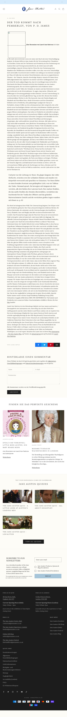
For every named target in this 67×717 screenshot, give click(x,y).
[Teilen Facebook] (38, 345)
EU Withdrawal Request (10, 685)
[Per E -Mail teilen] (57, 345)
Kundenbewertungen (10, 652)
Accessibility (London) (10, 679)
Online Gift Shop (8, 634)
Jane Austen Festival (56, 630)
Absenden (14, 392)
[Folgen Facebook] (4, 692)
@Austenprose (36, 334)
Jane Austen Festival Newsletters (48, 571)
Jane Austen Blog (55, 634)
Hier (8, 302)
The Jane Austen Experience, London (15, 627)
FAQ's (4, 682)
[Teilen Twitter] (44, 345)
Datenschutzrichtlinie (10, 661)
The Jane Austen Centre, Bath (12, 621)
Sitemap (5, 673)
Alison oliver (8, 439)
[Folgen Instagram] (13, 692)
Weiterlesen (7, 457)
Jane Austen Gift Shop (57, 624)
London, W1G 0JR (41, 599)
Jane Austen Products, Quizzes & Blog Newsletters (48, 567)
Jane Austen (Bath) (56, 627)
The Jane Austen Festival (11, 640)
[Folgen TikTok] (26, 692)
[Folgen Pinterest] (17, 692)
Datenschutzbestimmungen (35, 363)
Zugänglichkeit (8, 676)
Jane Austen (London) (57, 621)
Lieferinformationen (9, 664)
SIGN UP (48, 576)
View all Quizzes (33, 541)
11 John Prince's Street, (43, 597)
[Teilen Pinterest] (51, 345)
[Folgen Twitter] (8, 692)
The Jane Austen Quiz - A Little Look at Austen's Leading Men (15, 508)
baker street (37, 445)
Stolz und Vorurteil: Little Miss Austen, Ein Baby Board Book (15, 445)
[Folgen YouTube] (22, 692)
